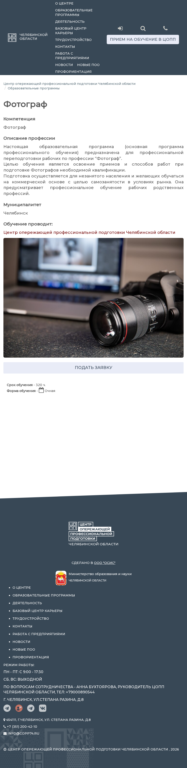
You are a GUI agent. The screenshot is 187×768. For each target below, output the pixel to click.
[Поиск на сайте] (143, 28)
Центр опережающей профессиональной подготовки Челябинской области (69, 84)
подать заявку (93, 367)
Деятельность (70, 22)
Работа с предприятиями (72, 55)
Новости (64, 65)
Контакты (65, 47)
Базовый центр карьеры (70, 30)
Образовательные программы (74, 12)
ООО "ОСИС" (104, 563)
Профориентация (73, 72)
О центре (64, 3)
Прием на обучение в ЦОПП (143, 39)
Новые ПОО (88, 65)
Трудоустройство (73, 40)
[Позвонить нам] (165, 27)
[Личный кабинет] (120, 28)
